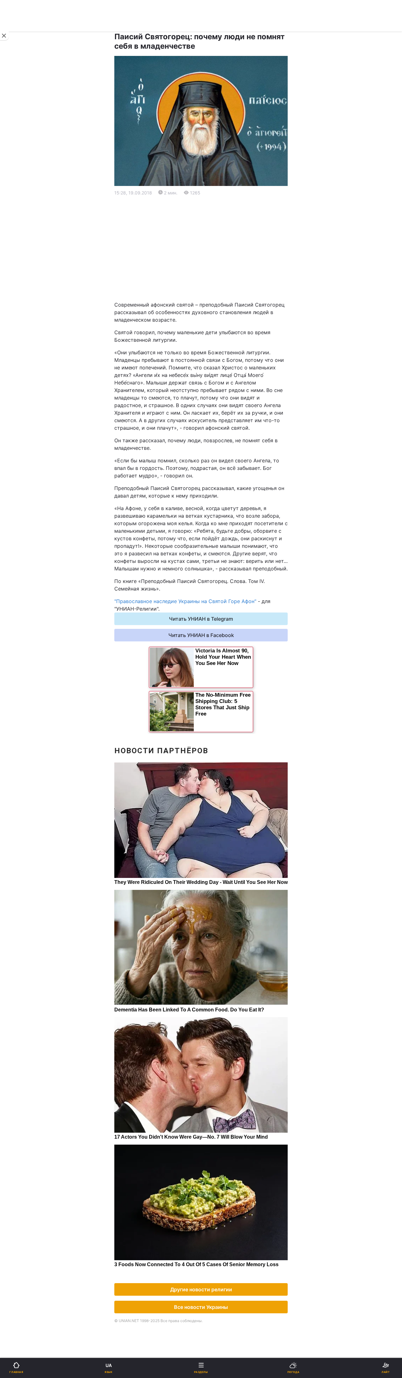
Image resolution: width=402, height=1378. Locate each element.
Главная (21, 206)
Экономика (24, 239)
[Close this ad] (4, 35)
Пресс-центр (221, 534)
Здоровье (22, 397)
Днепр (24, 310)
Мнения (214, 446)
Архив (18, 462)
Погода (214, 413)
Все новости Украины (201, 1307)
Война (212, 206)
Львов (213, 297)
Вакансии (216, 462)
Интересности (28, 413)
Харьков (215, 310)
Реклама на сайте (38, 520)
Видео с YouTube (31, 430)
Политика (216, 222)
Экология (22, 255)
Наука (212, 348)
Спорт (18, 348)
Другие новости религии (201, 1289)
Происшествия (222, 381)
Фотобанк (217, 520)
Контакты (22, 479)
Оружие (20, 381)
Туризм (214, 397)
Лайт (211, 364)
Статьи (213, 430)
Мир (210, 239)
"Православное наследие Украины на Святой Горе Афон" (185, 601)
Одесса (26, 324)
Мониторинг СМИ (37, 534)
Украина (21, 222)
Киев (22, 297)
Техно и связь (27, 364)
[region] (201, 249)
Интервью (22, 446)
